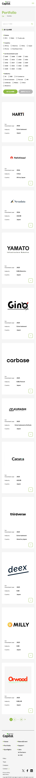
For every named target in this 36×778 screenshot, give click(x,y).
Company (5, 765)
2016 (6, 62)
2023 (26, 66)
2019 (26, 62)
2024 (6, 69)
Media (16, 82)
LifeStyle (8, 82)
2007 (6, 56)
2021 (13, 66)
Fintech (20, 79)
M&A (12, 38)
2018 (19, 62)
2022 (19, 66)
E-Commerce (20, 76)
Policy (4, 758)
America (15, 45)
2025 (13, 69)
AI (5, 76)
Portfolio (7, 745)
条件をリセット (25, 92)
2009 (19, 56)
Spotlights (7, 749)
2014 (19, 59)
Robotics (8, 85)
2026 (19, 69)
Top (3, 16)
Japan (30, 45)
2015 (26, 59)
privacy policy (6, 772)
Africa (7, 45)
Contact (5, 768)
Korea (7, 49)
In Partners (22, 752)
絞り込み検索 (10, 92)
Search (32, 24)
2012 (6, 59)
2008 (13, 56)
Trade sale (21, 38)
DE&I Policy (6, 774)
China (23, 45)
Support (21, 745)
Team (4, 762)
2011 (26, 56)
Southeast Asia (17, 49)
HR (27, 79)
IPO (6, 38)
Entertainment (9, 79)
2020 (6, 66)
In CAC (20, 755)
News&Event (22, 741)
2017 (13, 62)
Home (6, 741)
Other (24, 82)
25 (21, 719)
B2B (11, 76)
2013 (13, 59)
